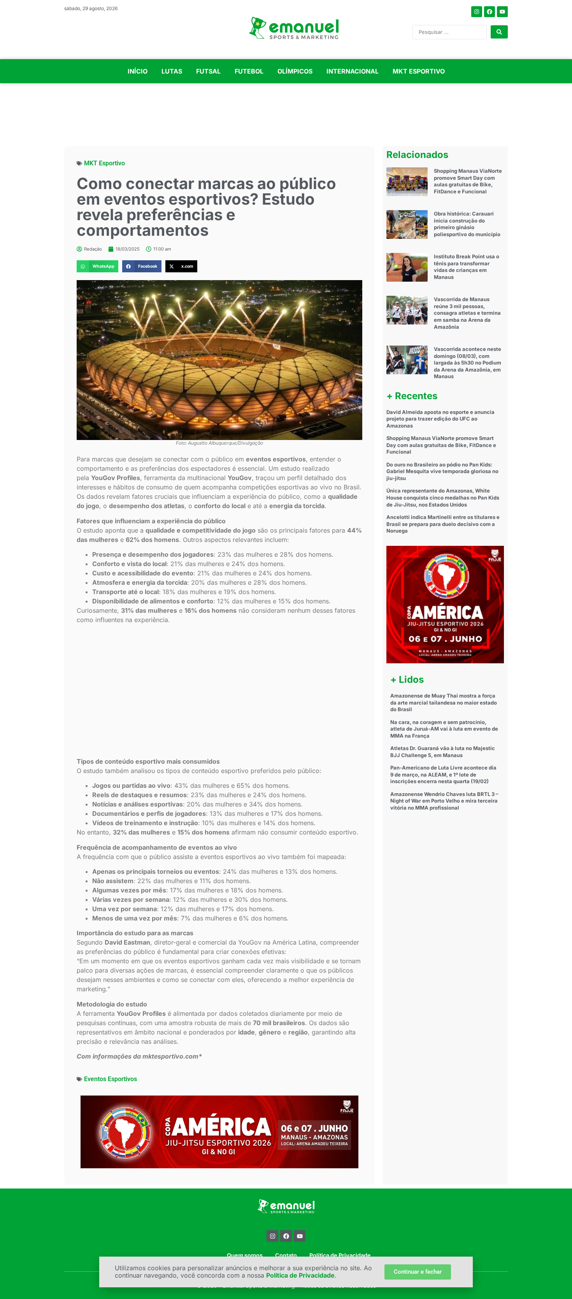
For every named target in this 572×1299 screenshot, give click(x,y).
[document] (286, 649)
